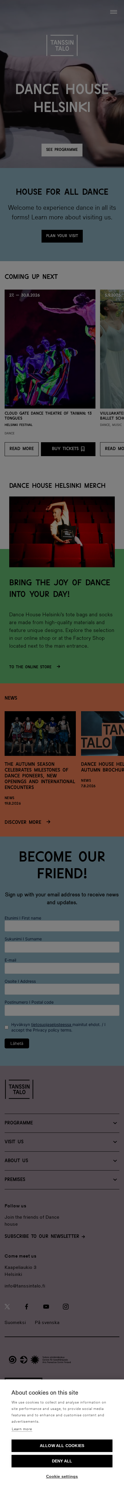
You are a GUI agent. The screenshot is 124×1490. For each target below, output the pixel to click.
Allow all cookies (62, 1446)
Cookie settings (62, 1476)
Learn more (22, 1429)
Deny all (62, 1461)
